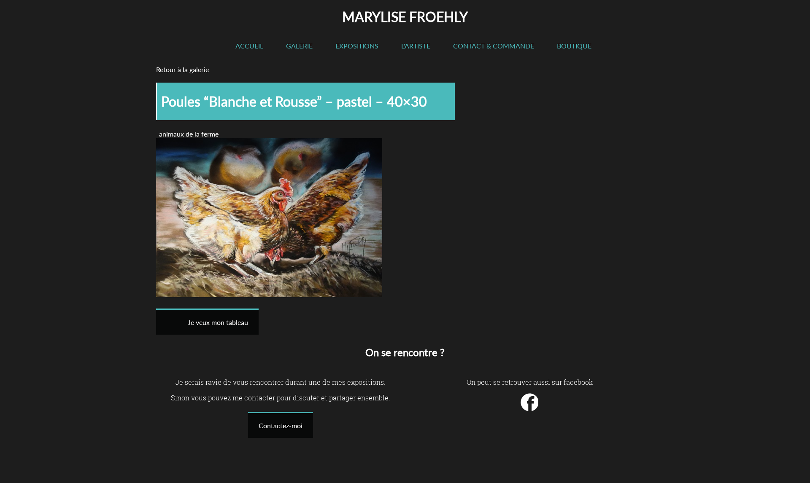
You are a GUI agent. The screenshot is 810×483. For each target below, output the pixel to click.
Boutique (574, 46)
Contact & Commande (493, 46)
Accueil (249, 46)
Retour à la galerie (182, 69)
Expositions (356, 46)
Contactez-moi (280, 425)
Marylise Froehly (405, 16)
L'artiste (415, 46)
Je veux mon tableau (218, 322)
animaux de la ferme (189, 134)
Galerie (299, 46)
